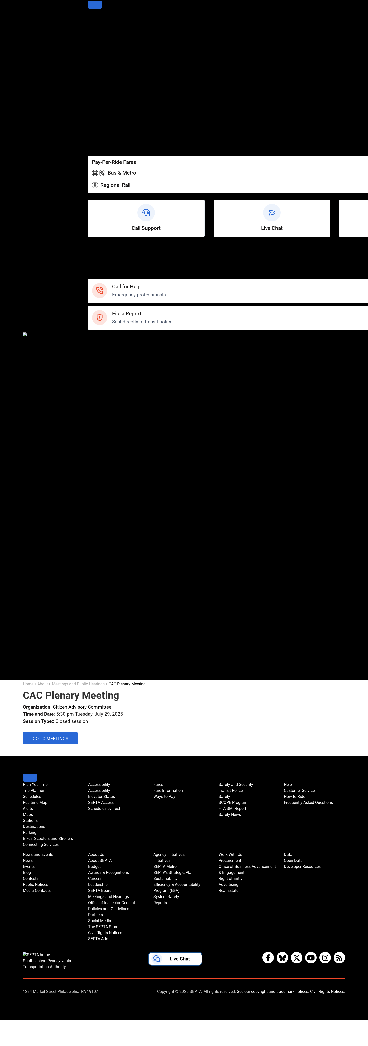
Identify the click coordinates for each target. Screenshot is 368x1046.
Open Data (98, 669)
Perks (93, 147)
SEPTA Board (101, 493)
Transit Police (101, 345)
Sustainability (101, 581)
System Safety (102, 602)
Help (92, 248)
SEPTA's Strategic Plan (110, 574)
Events (29, 866)
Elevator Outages (105, 106)
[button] (175, 960)
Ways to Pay (100, 140)
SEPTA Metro (101, 568)
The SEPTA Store (105, 534)
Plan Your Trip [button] (35, 784)
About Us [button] (96, 854)
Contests (97, 439)
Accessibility (100, 99)
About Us (97, 453)
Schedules (98, 32)
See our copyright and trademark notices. (273, 991)
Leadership (99, 487)
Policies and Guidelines (110, 514)
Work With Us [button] (230, 854)
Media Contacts (103, 412)
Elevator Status (101, 796)
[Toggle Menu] (95, 5)
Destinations (100, 66)
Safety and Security (107, 338)
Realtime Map (102, 39)
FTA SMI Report (103, 365)
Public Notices (102, 405)
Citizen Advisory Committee (82, 707)
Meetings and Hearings (111, 500)
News (93, 385)
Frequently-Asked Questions (308, 802)
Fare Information (104, 133)
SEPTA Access (102, 113)
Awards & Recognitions (111, 473)
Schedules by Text (106, 120)
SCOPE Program (104, 358)
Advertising (99, 649)
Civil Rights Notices (107, 541)
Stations (96, 59)
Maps (93, 52)
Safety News (100, 372)
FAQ (92, 268)
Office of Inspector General (114, 507)
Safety (94, 275)
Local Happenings (106, 432)
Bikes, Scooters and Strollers (116, 79)
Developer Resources (109, 676)
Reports (95, 608)
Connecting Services (108, 86)
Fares (93, 126)
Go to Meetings (55, 740)
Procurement (101, 622)
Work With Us (101, 615)
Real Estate (99, 656)
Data (92, 662)
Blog (92, 399)
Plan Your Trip (101, 18)
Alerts (94, 45)
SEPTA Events (102, 426)
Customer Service (105, 255)
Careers (96, 480)
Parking (95, 72)
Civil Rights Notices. (327, 991)
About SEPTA (101, 460)
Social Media (100, 527)
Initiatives (97, 561)
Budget (95, 466)
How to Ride (100, 261)
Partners (96, 520)
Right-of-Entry (101, 642)
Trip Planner (100, 25)
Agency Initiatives (105, 554)
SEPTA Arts (99, 547)
